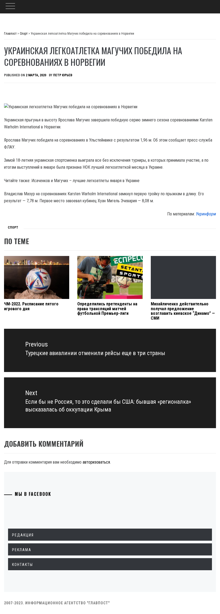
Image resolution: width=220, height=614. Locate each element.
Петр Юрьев (62, 75)
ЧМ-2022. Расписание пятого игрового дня (31, 306)
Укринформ (206, 213)
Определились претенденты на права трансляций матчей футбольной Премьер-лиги (107, 308)
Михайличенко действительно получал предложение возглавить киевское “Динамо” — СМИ (183, 311)
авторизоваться (96, 462)
